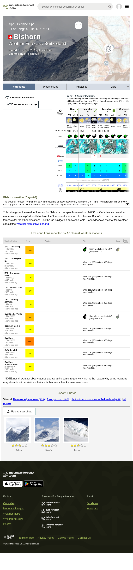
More (113, 86)
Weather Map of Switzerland (32, 224)
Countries (8, 503)
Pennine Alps (25, 24)
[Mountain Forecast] (18, 6)
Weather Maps (11, 513)
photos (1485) (58, 399)
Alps (11, 24)
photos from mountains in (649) (96, 399)
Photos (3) (82, 86)
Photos (7, 524)
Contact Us (84, 537)
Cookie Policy (66, 537)
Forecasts (19, 86)
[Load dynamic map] (109, 48)
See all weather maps (60, 146)
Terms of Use (26, 537)
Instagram (92, 508)
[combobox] (75, 6)
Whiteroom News (13, 519)
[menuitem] (19, 87)
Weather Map (50, 86)
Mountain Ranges (13, 508)
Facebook (92, 503)
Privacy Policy (46, 537)
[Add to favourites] (78, 25)
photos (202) (29, 399)
